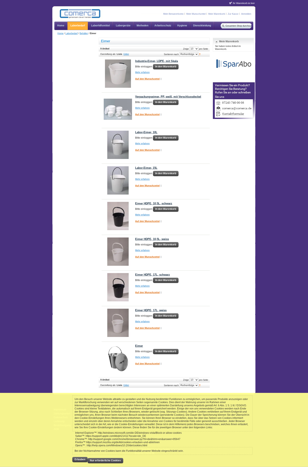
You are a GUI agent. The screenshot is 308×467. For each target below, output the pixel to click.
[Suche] (222, 25)
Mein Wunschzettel (196, 14)
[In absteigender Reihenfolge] (200, 54)
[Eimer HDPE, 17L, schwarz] (118, 287)
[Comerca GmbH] (78, 13)
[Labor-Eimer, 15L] (118, 180)
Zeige (186, 48)
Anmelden (246, 14)
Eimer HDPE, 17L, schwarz (152, 274)
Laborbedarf (71, 33)
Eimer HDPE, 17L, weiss (151, 310)
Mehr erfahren (142, 72)
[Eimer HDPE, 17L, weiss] (118, 323)
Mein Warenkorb (216, 14)
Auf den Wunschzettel (147, 78)
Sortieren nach (171, 54)
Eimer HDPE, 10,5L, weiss (152, 239)
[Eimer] (118, 358)
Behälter (84, 33)
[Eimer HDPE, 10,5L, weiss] (118, 251)
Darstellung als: (108, 54)
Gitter (126, 54)
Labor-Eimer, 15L (146, 167)
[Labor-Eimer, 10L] (118, 145)
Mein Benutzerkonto (173, 14)
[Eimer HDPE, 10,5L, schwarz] (118, 216)
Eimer (139, 345)
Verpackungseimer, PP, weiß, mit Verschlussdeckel (168, 96)
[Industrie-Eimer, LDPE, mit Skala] (118, 73)
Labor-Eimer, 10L (146, 132)
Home (60, 33)
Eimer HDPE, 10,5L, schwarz (153, 203)
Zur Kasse (233, 14)
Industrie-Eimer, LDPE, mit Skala (156, 61)
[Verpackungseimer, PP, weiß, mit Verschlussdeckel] (118, 109)
